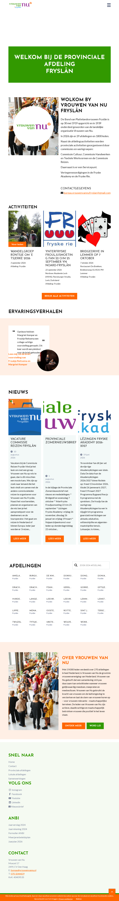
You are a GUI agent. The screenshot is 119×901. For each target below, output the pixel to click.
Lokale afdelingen (17, 774)
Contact (12, 766)
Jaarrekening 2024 (17, 829)
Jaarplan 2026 (15, 841)
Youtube (15, 798)
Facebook (16, 794)
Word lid (95, 726)
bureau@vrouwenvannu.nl (23, 870)
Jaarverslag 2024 (17, 824)
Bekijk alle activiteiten (59, 296)
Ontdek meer (73, 726)
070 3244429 (17, 873)
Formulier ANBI (16, 833)
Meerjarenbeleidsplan (19, 837)
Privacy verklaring (65, 899)
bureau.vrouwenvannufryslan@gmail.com (87, 192)
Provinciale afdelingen (19, 770)
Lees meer (19, 539)
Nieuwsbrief (17, 806)
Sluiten (79, 899)
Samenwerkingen (16, 778)
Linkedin (15, 802)
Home (11, 761)
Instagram (16, 789)
